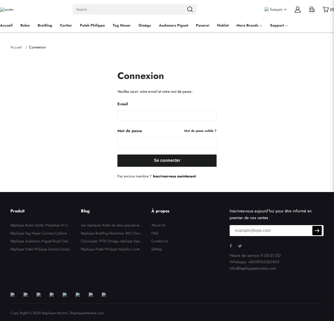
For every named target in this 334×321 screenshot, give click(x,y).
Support (277, 25)
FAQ (154, 233)
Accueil (6, 25)
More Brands (247, 25)
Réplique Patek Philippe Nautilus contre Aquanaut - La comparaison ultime (111, 249)
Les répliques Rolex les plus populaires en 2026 (112, 226)
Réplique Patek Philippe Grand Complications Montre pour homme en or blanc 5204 (41, 249)
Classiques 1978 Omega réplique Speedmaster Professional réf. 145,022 (112, 241)
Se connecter (167, 160)
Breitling (45, 25)
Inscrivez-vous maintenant (174, 176)
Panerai (202, 25)
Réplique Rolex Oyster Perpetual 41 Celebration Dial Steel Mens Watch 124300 (41, 226)
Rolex (25, 25)
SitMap (156, 249)
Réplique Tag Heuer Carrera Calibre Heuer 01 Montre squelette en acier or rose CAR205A (41, 234)
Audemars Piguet (173, 25)
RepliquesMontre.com (87, 313)
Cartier (66, 25)
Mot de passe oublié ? (200, 130)
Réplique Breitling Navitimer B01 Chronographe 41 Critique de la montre (111, 234)
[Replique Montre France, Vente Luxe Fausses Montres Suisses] (7, 9)
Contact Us (159, 241)
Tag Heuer (122, 25)
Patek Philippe (92, 25)
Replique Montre (54, 313)
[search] (190, 9)
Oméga (145, 25)
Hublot (223, 25)
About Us (158, 225)
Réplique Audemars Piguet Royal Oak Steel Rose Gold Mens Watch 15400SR (41, 241)
